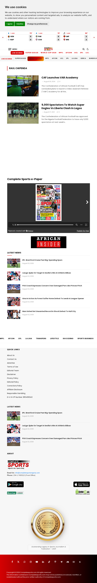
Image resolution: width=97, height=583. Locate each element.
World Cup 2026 (48, 53)
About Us (10, 355)
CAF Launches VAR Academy (60, 77)
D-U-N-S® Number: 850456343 (19, 397)
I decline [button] (19, 24)
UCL (76, 53)
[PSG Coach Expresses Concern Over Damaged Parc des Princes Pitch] (13, 288)
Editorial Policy (13, 382)
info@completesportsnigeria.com (27, 473)
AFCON (69, 53)
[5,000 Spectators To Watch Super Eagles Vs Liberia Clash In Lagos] (23, 113)
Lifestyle (54, 338)
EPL (81, 53)
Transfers (41, 338)
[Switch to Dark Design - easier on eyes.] (87, 49)
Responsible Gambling (16, 393)
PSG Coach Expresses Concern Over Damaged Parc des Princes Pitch (52, 285)
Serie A (83, 58)
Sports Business (85, 338)
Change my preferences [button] (37, 24)
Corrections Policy (14, 386)
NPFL (61, 53)
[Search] (83, 49)
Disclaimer (11, 374)
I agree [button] (9, 24)
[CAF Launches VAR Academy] (23, 85)
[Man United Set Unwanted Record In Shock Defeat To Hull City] (13, 314)
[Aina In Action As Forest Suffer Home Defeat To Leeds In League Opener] (13, 301)
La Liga (89, 53)
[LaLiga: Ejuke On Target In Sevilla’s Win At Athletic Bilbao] (13, 275)
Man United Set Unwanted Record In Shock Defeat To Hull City (49, 311)
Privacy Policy (12, 378)
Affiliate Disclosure (14, 389)
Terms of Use (12, 367)
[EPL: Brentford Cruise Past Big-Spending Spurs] (13, 263)
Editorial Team (13, 370)
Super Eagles (31, 53)
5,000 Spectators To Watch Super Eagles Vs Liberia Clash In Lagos (63, 106)
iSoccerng (68, 338)
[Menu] (12, 49)
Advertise (11, 363)
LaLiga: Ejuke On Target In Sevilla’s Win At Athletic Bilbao (46, 273)
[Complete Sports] (48, 49)
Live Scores (17, 53)
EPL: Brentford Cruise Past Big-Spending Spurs (42, 260)
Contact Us (11, 359)
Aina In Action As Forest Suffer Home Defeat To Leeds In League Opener (53, 298)
